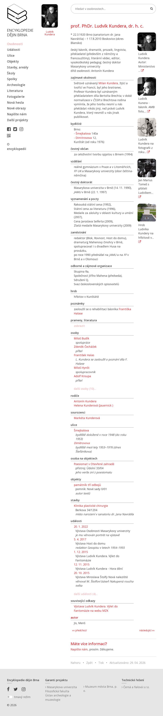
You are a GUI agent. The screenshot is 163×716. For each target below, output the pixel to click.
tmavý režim (22, 697)
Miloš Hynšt (81, 368)
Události (13, 49)
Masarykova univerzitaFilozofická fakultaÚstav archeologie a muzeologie (61, 693)
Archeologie (16, 85)
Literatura (15, 91)
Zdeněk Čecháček (85, 347)
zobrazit (79, 326)
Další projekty (17, 120)
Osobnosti (15, 44)
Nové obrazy (16, 108)
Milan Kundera (108, 83)
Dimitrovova (84, 138)
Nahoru (76, 663)
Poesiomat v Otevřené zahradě (94, 464)
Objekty (13, 61)
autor (74, 617)
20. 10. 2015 (81, 573)
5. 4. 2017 (80, 539)
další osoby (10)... (85, 389)
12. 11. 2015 (81, 564)
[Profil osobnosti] (9, 135)
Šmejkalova (83, 133)
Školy (11, 73)
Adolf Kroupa (82, 376)
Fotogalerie (16, 96)
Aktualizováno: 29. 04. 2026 (127, 663)
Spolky (12, 79)
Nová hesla (15, 102)
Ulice (10, 55)
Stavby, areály (17, 67)
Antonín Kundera (85, 401)
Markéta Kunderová (87, 418)
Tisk (101, 663)
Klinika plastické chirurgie (91, 506)
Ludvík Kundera (50, 33)
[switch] (10, 696)
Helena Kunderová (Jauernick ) (93, 405)
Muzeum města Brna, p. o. (100, 689)
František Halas (84, 355)
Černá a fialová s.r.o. (136, 687)
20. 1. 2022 (81, 526)
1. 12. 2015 (81, 552)
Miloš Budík (81, 338)
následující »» (147, 630)
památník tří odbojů (87, 485)
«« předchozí (79, 630)
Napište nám (17, 114)
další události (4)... (86, 594)
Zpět (89, 663)
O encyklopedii (16, 146)
